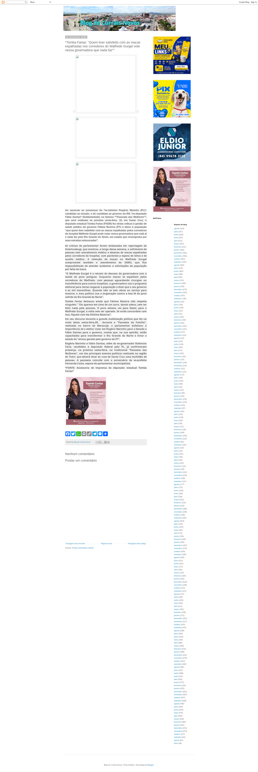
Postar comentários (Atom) (83, 548)
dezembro (178, 253)
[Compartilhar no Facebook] (105, 442)
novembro (178, 256)
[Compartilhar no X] (102, 442)
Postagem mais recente (75, 544)
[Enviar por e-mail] (97, 442)
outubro (177, 259)
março (176, 244)
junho (176, 235)
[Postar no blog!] (99, 442)
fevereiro (177, 247)
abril (176, 241)
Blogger (151, 765)
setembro (178, 262)
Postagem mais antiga (137, 544)
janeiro (177, 250)
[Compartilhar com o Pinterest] (108, 442)
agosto (176, 229)
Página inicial (106, 544)
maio (176, 238)
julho (176, 232)
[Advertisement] (106, 534)
